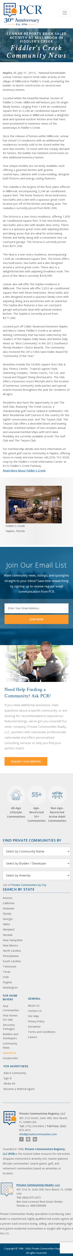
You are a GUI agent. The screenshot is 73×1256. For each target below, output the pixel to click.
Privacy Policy (36, 1021)
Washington (10, 987)
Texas (6, 971)
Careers (32, 1037)
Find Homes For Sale (10, 1017)
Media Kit (9, 1083)
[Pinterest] (28, 1139)
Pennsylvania (11, 956)
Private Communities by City (28, 885)
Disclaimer (34, 1026)
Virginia (7, 982)
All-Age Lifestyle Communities (16, 812)
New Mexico (10, 945)
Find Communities (11, 1008)
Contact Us (35, 1011)
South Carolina (12, 961)
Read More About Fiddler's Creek (24, 470)
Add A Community (15, 1073)
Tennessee (9, 966)
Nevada (7, 935)
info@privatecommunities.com (38, 1134)
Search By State (18, 889)
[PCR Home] (11, 1118)
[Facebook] (21, 1139)
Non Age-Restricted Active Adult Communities (57, 814)
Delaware (8, 908)
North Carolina (12, 950)
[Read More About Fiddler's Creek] (34, 504)
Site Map (33, 1016)
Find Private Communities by (32, 840)
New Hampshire (13, 940)
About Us (33, 1005)
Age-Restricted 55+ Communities (37, 806)
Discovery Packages (9, 1027)
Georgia (8, 919)
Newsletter (9, 1053)
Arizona (7, 898)
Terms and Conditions (41, 1032)
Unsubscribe (10, 1058)
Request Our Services (26, 761)
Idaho (6, 924)
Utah (6, 977)
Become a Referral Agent (19, 1089)
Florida (7, 913)
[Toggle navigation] (65, 13)
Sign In (8, 1078)
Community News (10, 1045)
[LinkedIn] (35, 1139)
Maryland (8, 929)
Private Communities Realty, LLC (38, 1185)
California (8, 903)
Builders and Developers (10, 1036)
